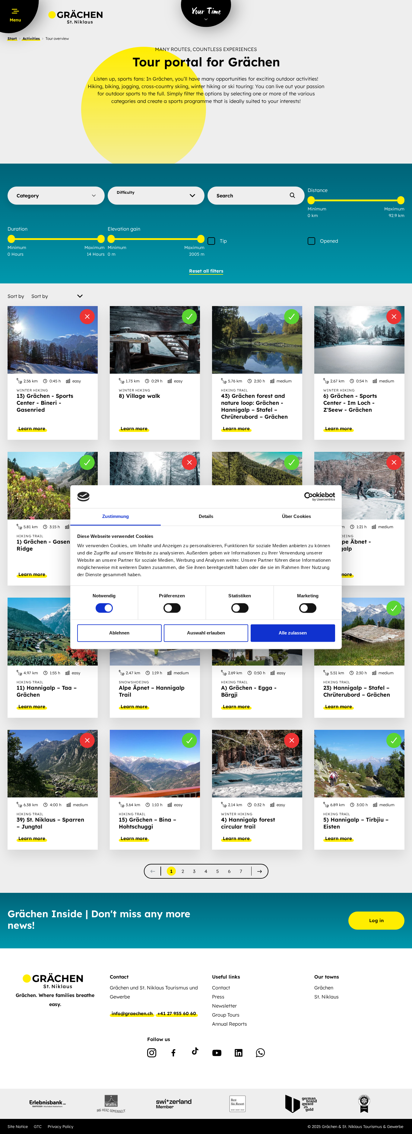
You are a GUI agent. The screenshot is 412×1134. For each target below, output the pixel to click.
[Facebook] (173, 1054)
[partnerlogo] (48, 1104)
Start (12, 38)
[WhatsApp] (260, 1054)
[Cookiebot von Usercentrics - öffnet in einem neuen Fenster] (308, 496)
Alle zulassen (293, 633)
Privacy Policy (60, 1126)
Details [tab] (206, 516)
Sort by (16, 296)
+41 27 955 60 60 (176, 1013)
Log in (376, 920)
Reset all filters (206, 271)
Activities (31, 38)
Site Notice (18, 1126)
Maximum (394, 209)
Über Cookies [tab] (296, 516)
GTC (38, 1126)
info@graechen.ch (132, 1013)
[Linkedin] (238, 1054)
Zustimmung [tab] (115, 516)
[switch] (172, 608)
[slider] (311, 200)
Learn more (31, 428)
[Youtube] (216, 1054)
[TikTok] (195, 1054)
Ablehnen (119, 633)
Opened (329, 241)
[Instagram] (151, 1054)
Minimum (317, 209)
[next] (259, 871)
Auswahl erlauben (206, 633)
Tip (223, 241)
